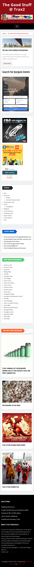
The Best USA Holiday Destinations (18, 33)
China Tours (7, 281)
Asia (5, 193)
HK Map (6, 298)
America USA (8, 265)
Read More (7, 63)
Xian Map (6, 319)
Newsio (13, 564)
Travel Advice (8, 218)
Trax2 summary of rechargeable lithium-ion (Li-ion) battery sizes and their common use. (16, 371)
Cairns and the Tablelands (9, 516)
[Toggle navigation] (17, 26)
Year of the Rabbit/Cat (11, 246)
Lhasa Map (7, 305)
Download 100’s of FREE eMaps (11, 513)
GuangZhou (9, 207)
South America (8, 211)
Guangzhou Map (9, 294)
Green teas (7, 292)
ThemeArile (20, 564)
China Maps (7, 278)
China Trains (8, 285)
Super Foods (8, 215)
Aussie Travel (8, 267)
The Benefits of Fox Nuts (11, 241)
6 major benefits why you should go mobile (14, 510)
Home (4, 33)
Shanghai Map (8, 310)
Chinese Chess (8, 287)
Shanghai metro (9, 312)
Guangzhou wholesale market (13, 296)
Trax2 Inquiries (12, 552)
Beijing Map (7, 272)
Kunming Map (8, 301)
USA (5, 220)
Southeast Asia (8, 213)
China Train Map (9, 283)
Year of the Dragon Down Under (14, 244)
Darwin (8, 198)
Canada (6, 274)
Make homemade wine (11, 307)
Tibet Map (7, 316)
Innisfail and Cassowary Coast (10, 519)
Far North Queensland (13, 200)
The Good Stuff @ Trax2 (17, 7)
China (5, 204)
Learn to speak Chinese (11, 303)
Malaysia (6, 209)
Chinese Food (8, 290)
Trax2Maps (28, 561)
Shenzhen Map (8, 314)
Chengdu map (8, 276)
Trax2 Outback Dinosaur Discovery (15, 248)
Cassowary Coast (9, 202)
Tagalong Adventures (8, 507)
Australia (6, 195)
